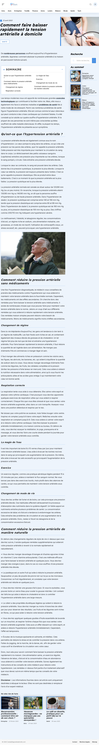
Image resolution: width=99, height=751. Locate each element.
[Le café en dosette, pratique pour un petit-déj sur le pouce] (56, 703)
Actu (25, 723)
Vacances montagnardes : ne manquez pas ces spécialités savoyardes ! (33, 715)
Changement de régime (14, 87)
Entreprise (4, 721)
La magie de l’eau (42, 76)
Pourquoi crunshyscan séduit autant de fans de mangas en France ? (89, 91)
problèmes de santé (48, 105)
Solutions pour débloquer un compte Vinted (88, 77)
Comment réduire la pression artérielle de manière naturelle (48, 87)
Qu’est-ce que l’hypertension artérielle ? (17, 77)
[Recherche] (90, 4)
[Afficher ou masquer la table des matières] (42, 69)
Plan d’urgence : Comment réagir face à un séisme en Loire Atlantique (88, 105)
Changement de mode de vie (46, 83)
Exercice (39, 79)
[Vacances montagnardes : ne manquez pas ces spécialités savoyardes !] (33, 703)
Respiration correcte (13, 91)
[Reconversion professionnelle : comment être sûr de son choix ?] (10, 703)
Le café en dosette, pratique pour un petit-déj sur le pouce (55, 714)
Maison (84, 100)
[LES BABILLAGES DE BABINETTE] (14, 4)
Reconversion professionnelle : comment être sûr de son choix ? (9, 714)
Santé (4, 41)
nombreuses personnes (14, 53)
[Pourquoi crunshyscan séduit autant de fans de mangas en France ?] (76, 90)
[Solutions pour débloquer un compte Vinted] (76, 76)
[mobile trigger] (3, 4)
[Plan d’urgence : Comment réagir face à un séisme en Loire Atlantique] (76, 104)
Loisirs (84, 86)
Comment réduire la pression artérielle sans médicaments (18, 82)
